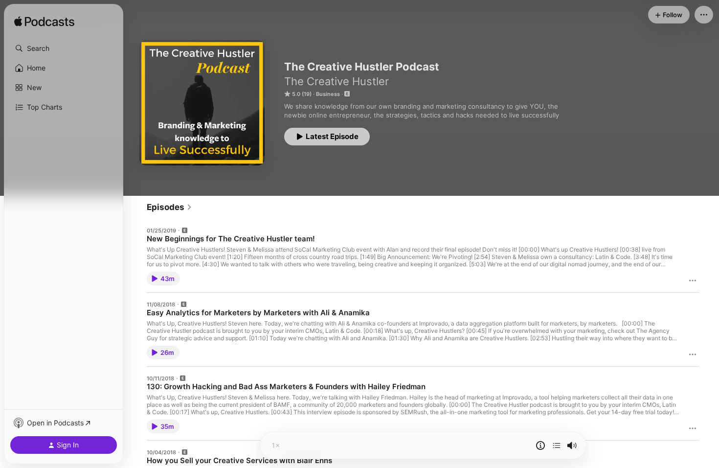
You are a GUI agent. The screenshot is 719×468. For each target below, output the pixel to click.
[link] (169, 207)
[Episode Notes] (540, 445)
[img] (44, 22)
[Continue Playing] (556, 445)
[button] (63, 48)
